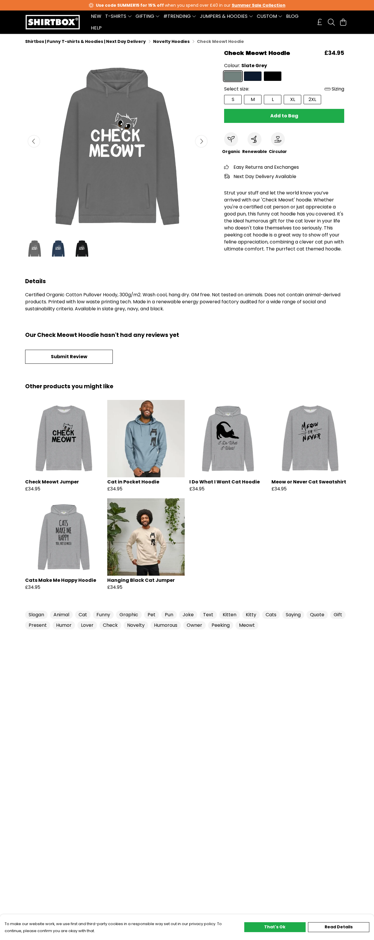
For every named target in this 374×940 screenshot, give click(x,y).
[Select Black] (272, 76)
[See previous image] (34, 141)
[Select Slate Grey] (233, 76)
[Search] (331, 22)
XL (292, 99)
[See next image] (201, 141)
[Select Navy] (253, 76)
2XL (312, 99)
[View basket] (343, 22)
